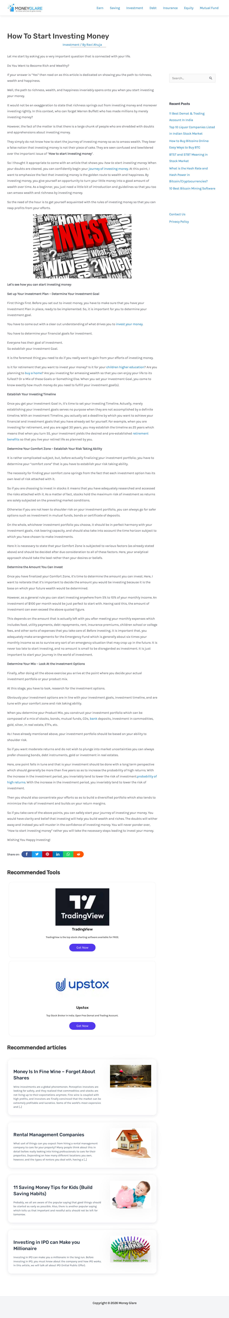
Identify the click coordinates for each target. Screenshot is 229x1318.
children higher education (125, 367)
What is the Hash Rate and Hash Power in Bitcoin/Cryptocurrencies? (188, 174)
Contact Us (177, 214)
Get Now (82, 947)
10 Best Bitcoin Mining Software (192, 188)
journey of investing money (108, 169)
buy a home (33, 373)
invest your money (129, 324)
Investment (71, 45)
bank (93, 719)
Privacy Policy (179, 222)
